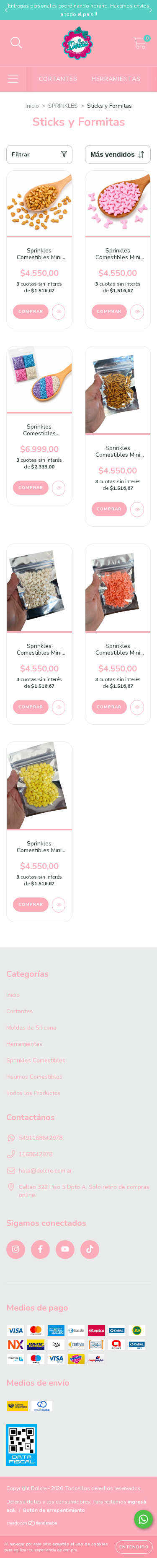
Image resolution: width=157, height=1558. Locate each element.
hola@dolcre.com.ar (45, 1171)
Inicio (32, 106)
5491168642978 (40, 1138)
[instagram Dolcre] (15, 1249)
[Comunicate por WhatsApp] (143, 1519)
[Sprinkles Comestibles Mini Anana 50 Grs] (59, 905)
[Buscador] (16, 43)
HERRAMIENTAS (116, 79)
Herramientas (24, 1044)
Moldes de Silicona (31, 1028)
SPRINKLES (63, 106)
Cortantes (19, 1011)
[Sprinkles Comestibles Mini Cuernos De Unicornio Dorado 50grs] (137, 509)
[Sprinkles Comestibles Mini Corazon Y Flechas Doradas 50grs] (59, 312)
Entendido (134, 1547)
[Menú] (13, 79)
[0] (140, 45)
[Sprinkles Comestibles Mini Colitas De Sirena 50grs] (137, 312)
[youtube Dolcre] (65, 1249)
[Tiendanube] (32, 1524)
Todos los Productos (33, 1093)
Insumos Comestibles (34, 1077)
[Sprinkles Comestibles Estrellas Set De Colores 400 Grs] (59, 488)
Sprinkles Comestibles (35, 1060)
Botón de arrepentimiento (54, 1510)
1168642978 (35, 1154)
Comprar (30, 488)
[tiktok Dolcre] (89, 1249)
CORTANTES (58, 79)
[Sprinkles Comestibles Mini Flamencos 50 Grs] (137, 707)
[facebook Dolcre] (40, 1249)
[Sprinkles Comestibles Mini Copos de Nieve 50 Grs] (59, 707)
